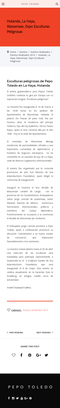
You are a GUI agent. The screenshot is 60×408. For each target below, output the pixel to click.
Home (13, 51)
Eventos (23, 51)
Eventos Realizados (40, 51)
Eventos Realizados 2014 (22, 55)
